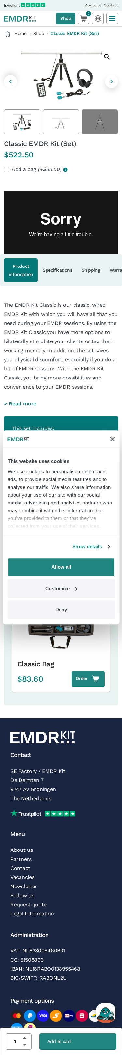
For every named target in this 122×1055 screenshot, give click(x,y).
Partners (21, 859)
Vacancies (22, 877)
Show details (87, 546)
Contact (111, 5)
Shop (65, 18)
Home (20, 33)
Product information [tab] (21, 270)
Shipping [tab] (91, 270)
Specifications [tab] (57, 270)
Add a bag (37, 169)
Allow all (61, 567)
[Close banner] (112, 439)
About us (93, 5)
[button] (107, 57)
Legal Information (32, 914)
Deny (61, 610)
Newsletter (23, 886)
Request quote (28, 904)
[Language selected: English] (97, 18)
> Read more (20, 404)
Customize (57, 588)
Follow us (22, 895)
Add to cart (59, 1041)
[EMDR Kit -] (20, 18)
